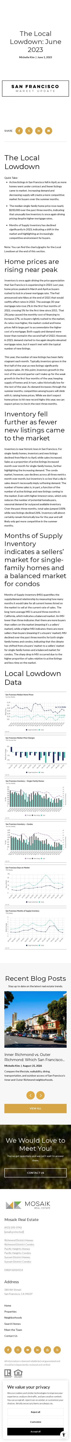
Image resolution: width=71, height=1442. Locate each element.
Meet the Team (13, 1329)
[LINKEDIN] (37, 1350)
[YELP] (57, 1350)
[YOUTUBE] (27, 1350)
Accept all (35, 1431)
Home (7, 1305)
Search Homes (12, 1323)
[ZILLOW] (47, 1350)
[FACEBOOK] (8, 1350)
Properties (10, 1311)
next (40, 1095)
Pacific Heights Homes (17, 1248)
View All (35, 1108)
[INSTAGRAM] (17, 1350)
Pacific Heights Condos (17, 1253)
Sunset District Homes (17, 1257)
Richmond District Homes (18, 1240)
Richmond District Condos (19, 1244)
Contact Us (10, 1335)
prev (30, 1095)
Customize (35, 1421)
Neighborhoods (13, 1317)
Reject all (35, 1412)
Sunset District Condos (17, 1261)
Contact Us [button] (35, 1172)
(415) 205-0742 (13, 1227)
